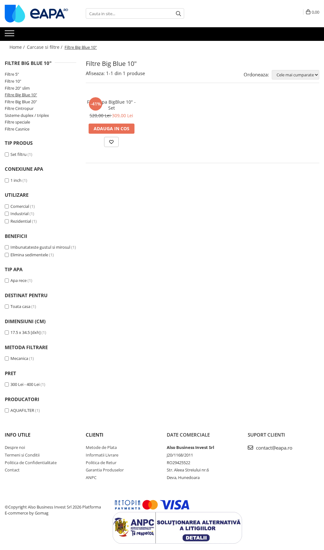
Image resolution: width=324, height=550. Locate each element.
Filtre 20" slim (17, 88)
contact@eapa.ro (273, 447)
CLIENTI (94, 435)
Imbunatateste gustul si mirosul (40, 247)
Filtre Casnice (17, 129)
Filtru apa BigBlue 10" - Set (111, 105)
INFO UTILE (17, 435)
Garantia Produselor (105, 470)
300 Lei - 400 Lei (25, 384)
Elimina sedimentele (29, 255)
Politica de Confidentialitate (31, 462)
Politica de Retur (101, 462)
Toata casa (20, 306)
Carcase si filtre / (45, 47)
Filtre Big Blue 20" (21, 102)
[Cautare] (178, 13)
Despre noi (15, 447)
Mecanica (19, 358)
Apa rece (18, 280)
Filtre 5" (12, 74)
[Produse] (10, 35)
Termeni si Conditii (22, 455)
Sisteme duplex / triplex (27, 115)
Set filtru (18, 154)
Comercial (19, 206)
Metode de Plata (101, 447)
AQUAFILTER (22, 410)
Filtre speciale (17, 122)
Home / (17, 47)
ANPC (91, 477)
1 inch (16, 180)
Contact (12, 470)
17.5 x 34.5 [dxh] (25, 332)
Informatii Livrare (102, 455)
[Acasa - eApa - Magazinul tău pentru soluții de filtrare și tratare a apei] (36, 13)
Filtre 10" (13, 81)
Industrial (19, 213)
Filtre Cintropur (19, 108)
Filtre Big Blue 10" (21, 95)
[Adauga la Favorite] (111, 142)
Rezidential (20, 221)
